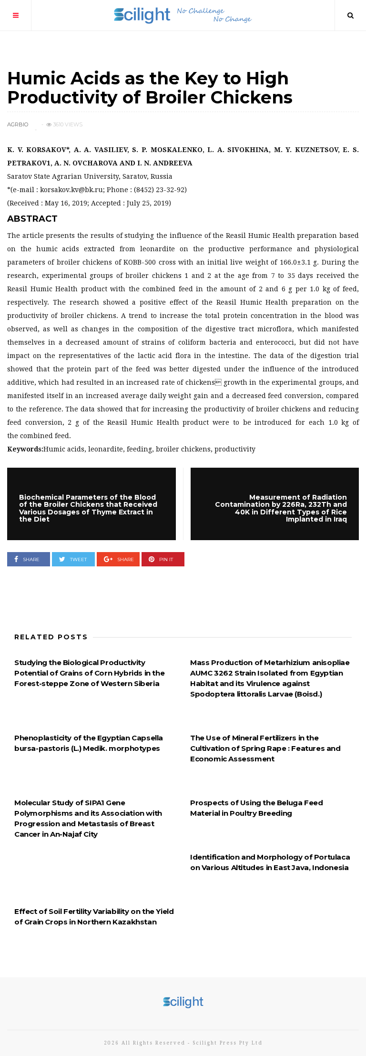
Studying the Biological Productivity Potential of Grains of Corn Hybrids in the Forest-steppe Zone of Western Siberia (89, 673)
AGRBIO (17, 124)
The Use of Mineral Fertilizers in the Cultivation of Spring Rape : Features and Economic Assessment (265, 748)
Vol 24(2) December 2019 (51, 60)
